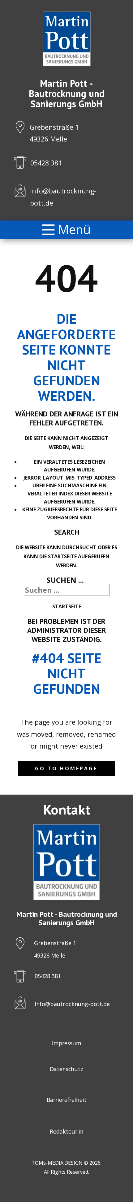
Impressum (66, 1043)
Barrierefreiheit (67, 1099)
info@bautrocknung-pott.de (72, 1004)
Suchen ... (65, 580)
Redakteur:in (67, 1131)
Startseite (66, 606)
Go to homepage (66, 768)
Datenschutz (66, 1069)
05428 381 (46, 162)
